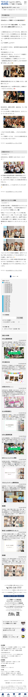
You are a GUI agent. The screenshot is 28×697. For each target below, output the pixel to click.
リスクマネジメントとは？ (6, 654)
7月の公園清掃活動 (7, 338)
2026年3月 (7, 290)
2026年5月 (7, 287)
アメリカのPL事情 (10, 656)
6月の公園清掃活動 (7, 434)
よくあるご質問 (4, 663)
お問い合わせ (21, 596)
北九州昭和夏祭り (6, 411)
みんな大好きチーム (12, 17)
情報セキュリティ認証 (17, 648)
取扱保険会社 (9, 648)
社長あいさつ (4, 647)
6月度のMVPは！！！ (7, 152)
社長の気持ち (9, 661)
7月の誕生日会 (5, 15)
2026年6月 (7, 286)
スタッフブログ (18, 143)
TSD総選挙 (10, 647)
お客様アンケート (5, 667)
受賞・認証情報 (4, 650)
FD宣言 (24, 647)
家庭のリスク (18, 656)
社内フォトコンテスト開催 (9, 200)
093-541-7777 (12, 7)
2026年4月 (7, 289)
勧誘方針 (19, 673)
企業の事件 (3, 656)
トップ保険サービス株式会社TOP (16, 674)
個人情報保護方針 (5, 674)
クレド (20, 647)
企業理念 (15, 647)
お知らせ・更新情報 (5, 673)
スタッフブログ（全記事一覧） (12, 329)
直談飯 (4, 506)
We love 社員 (11, 663)
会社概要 (3, 648)
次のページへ (15, 276)
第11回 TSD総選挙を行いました (10, 530)
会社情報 (3, 645)
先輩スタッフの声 (16, 661)
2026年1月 (7, 292)
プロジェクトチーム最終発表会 (10, 482)
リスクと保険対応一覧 (17, 654)
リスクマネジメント (5, 652)
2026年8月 (7, 284)
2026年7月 (7, 285)
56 (12, 276)
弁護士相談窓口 (4, 657)
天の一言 (11, 667)
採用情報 (3, 660)
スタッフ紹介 (11, 650)
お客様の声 (3, 665)
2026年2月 (7, 291)
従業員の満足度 (19, 650)
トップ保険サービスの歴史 (14, 671)
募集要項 (3, 661)
